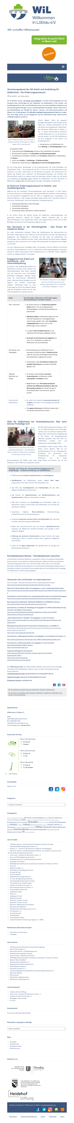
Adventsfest (21, 818)
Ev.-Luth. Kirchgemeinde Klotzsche (21, 879)
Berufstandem (12, 822)
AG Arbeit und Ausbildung (32, 101)
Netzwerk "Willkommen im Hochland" (22, 905)
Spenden (48, 54)
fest (8, 825)
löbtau (38, 826)
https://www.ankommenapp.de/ (17, 658)
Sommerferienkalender (38, 829)
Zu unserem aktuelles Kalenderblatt (19, 1013)
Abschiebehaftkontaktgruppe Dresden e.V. (24, 846)
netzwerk (11, 695)
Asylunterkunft (29, 820)
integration (45, 825)
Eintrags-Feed (14, 1044)
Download (52, 1116)
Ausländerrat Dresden (17, 861)
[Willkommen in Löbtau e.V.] (32, 26)
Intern (62, 1116)
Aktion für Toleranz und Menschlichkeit (22, 851)
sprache (57, 829)
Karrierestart (19, 827)
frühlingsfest (20, 825)
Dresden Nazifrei (15, 874)
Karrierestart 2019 (27, 827)
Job (61, 825)
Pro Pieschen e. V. (16, 911)
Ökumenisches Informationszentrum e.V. (23, 909)
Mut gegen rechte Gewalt (18, 998)
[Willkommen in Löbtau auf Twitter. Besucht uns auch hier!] (58, 791)
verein (26, 832)
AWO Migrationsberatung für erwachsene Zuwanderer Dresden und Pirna (34, 864)
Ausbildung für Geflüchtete (51, 693)
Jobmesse (10, 827)
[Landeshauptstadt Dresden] (28, 1075)
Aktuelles (42, 689)
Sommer (10, 830)
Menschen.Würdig (16, 973)
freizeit (13, 824)
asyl (23, 819)
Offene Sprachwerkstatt (27, 751)
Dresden (33, 822)
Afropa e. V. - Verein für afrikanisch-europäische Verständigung (30, 849)
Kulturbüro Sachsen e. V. (18, 968)
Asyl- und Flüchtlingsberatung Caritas (22, 857)
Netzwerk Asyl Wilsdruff (18, 907)
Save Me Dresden (15, 913)
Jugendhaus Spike (16, 892)
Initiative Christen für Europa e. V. (21, 885)
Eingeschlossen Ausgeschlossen (20, 877)
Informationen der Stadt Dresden (21, 883)
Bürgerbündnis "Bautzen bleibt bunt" (22, 964)
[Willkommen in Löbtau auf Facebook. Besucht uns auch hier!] (52, 791)
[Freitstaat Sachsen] (25, 1088)
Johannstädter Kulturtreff (18, 890)
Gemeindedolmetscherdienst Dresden (22, 881)
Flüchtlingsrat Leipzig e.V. (18, 966)
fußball (26, 824)
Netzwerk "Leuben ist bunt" (19, 900)
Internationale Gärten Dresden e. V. (21, 887)
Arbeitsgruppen (50, 689)
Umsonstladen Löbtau (17, 918)
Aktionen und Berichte (32, 689)
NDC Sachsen (14, 975)
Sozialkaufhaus (15, 915)
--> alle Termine (12, 774)
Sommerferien (21, 829)
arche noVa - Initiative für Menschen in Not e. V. (25, 855)
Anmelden (13, 1042)
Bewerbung (20, 822)
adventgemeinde (14, 818)
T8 (23, 831)
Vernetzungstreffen (20, 695)
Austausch (56, 820)
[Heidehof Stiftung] (21, 1100)
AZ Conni (13, 866)
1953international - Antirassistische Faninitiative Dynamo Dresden (31, 844)
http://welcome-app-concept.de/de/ (19, 660)
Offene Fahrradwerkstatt (27, 739)
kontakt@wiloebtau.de (48, 1105)
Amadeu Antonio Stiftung (18, 992)
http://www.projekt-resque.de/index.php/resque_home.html (26, 604)
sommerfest (50, 829)
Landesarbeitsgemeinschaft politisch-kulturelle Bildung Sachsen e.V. (32, 971)
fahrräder (40, 822)
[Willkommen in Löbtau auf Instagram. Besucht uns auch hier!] (64, 791)
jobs (61, 693)
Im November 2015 (25, 179)
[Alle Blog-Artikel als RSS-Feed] (63, 1111)
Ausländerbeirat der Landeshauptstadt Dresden (25, 859)
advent (8, 818)
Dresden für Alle (15, 872)
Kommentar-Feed (15, 1046)
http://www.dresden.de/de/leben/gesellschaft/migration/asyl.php (28, 585)
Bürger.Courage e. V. (16, 868)
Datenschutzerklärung (29, 1116)
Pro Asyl (12, 1000)
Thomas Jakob (24, 96)
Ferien (51, 822)
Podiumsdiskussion (59, 827)
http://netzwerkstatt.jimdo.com (17, 647)
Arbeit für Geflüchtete (36, 693)
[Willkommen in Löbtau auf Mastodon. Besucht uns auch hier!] (57, 1111)
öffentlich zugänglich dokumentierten (42, 112)
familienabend (46, 822)
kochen (33, 827)
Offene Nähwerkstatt (26, 762)
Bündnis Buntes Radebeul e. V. (20, 962)
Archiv (43, 1116)
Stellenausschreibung (14, 832)
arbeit (27, 693)
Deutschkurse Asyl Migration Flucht (21, 870)
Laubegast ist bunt (16, 896)
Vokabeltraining (31, 832)
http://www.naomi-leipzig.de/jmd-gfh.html (20, 633)
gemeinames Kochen (36, 825)
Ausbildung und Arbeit (49, 820)
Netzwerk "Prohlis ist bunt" (18, 902)
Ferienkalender (60, 822)
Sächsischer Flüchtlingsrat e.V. (20, 979)
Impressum (13, 1116)
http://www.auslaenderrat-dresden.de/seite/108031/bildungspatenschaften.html (33, 639)
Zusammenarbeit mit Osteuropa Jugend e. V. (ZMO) (26, 920)
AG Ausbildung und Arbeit (17, 689)
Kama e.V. (13, 894)
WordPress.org (15, 1048)
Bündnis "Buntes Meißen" (18, 960)
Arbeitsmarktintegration (14, 820)
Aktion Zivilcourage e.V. (17, 949)
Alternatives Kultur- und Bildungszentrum (23, 951)
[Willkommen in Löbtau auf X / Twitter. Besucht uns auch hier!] (45, 1111)
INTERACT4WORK (53, 825)
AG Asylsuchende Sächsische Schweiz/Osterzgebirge (27, 947)
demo (26, 822)
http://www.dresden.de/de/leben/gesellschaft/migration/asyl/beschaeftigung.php (34, 598)
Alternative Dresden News (18, 932)
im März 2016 (20, 181)
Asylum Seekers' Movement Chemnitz (22, 956)
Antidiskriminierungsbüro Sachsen (21, 953)
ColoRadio (13, 934)
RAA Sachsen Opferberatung (19, 977)
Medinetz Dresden (16, 898)
